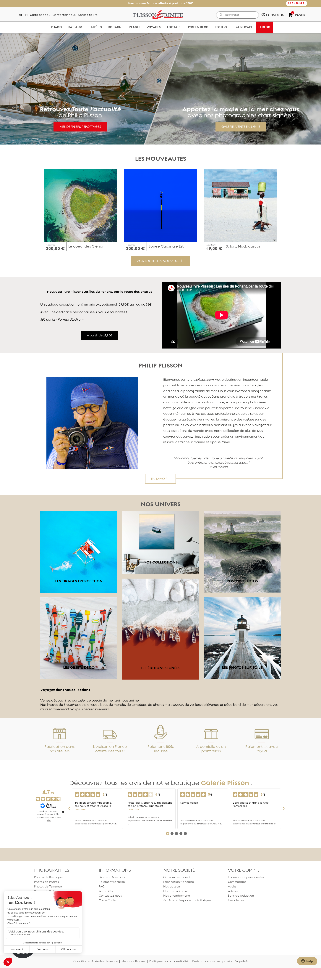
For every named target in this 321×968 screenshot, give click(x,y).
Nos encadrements (177, 895)
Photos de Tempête (48, 886)
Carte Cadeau (109, 900)
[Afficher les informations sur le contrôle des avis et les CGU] (62, 811)
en (26, 15)
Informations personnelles (246, 877)
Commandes (237, 882)
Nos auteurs (172, 886)
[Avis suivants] (283, 808)
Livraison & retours (112, 877)
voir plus (81, 809)
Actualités (106, 891)
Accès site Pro (88, 15)
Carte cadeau (40, 15)
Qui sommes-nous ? (176, 877)
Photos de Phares (46, 882)
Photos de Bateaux (47, 891)
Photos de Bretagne (48, 877)
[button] (296, 3)
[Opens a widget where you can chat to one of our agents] (307, 961)
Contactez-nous (64, 15)
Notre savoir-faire (175, 891)
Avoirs (232, 886)
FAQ (102, 886)
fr (20, 15)
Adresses (234, 891)
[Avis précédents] (69, 808)
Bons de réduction (241, 895)
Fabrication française (178, 882)
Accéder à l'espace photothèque (187, 900)
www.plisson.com (200, 380)
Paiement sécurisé (112, 882)
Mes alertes (236, 900)
